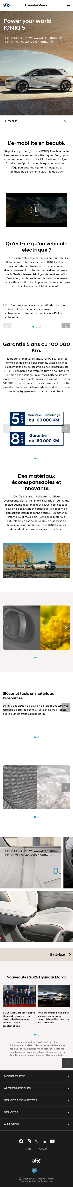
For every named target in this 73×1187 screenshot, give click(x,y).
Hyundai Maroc (36, 5)
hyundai (6, 5)
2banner (38, 1035)
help (60, 37)
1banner (35, 1035)
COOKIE (43, 1149)
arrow (68, 1076)
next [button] (66, 428)
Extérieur (57, 955)
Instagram (29, 1141)
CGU (28, 1149)
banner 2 (36, 327)
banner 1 (33, 327)
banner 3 (40, 327)
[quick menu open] (67, 1063)
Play (36, 210)
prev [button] (7, 428)
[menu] (68, 5)
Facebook (21, 1141)
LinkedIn (44, 1141)
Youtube (52, 1141)
